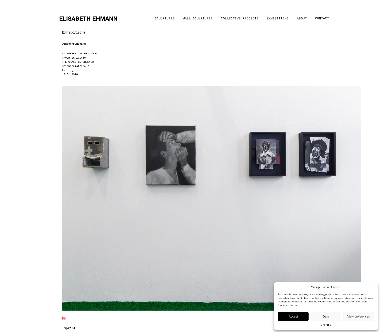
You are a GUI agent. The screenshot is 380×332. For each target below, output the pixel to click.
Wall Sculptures (198, 18)
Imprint (326, 325)
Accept (293, 316)
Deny (326, 316)
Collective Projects (239, 18)
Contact (322, 18)
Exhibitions (278, 18)
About (302, 18)
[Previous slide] (68, 206)
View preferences (358, 316)
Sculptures (165, 18)
